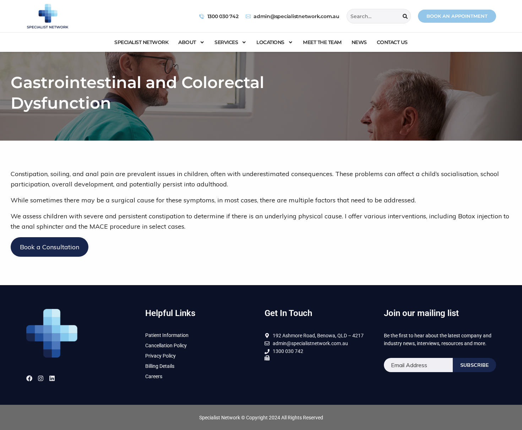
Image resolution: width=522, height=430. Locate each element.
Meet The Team (322, 42)
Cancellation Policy (166, 345)
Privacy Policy (160, 356)
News (359, 42)
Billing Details (159, 366)
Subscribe (474, 365)
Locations (270, 42)
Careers (153, 376)
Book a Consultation (49, 247)
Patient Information (167, 335)
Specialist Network (141, 42)
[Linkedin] (52, 378)
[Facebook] (29, 378)
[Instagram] (41, 378)
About (187, 42)
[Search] (405, 16)
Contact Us (392, 42)
